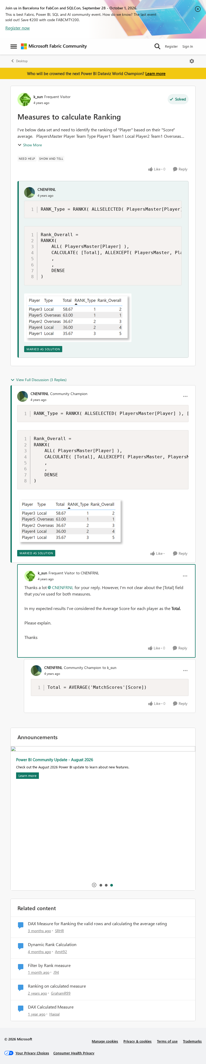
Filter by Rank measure (49, 965)
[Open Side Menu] (14, 46)
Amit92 (61, 951)
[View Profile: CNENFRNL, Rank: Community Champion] (22, 396)
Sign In (187, 46)
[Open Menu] (192, 61)
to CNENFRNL (87, 572)
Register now (17, 28)
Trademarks (192, 1041)
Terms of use (167, 1041)
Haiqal (54, 1014)
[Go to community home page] (54, 46)
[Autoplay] (94, 885)
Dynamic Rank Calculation (52, 944)
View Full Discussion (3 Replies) (41, 379)
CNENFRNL (47, 189)
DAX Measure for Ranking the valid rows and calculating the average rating (97, 923)
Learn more (155, 73)
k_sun (38, 96)
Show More (32, 144)
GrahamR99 (61, 993)
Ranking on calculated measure (57, 986)
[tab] (100, 885)
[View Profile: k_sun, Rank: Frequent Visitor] (24, 99)
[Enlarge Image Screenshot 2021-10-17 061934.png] (77, 317)
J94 (56, 972)
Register (171, 46)
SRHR (59, 930)
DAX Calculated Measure (50, 1007)
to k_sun (109, 667)
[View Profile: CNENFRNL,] (29, 192)
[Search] (157, 46)
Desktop (22, 61)
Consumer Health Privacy (73, 1053)
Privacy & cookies (137, 1041)
